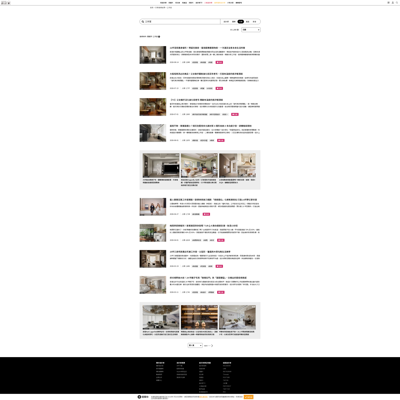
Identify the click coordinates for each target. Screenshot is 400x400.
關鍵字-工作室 (152, 36)
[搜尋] (396, 2)
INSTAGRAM (227, 371)
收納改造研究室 (182, 374)
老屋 (202, 88)
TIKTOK (225, 380)
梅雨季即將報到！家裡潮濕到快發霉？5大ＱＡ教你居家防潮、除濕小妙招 (204, 225)
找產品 (184, 3)
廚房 (210, 266)
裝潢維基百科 (203, 392)
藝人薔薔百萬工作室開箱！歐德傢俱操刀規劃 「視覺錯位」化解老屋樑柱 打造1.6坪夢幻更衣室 (213, 199)
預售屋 (211, 292)
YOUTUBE (226, 377)
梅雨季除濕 (197, 240)
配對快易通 (180, 369)
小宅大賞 (230, 3)
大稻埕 (210, 88)
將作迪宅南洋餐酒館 (200, 114)
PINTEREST (227, 386)
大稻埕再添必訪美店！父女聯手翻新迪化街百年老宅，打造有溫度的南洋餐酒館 (206, 73)
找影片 (191, 3)
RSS (224, 392)
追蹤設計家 (227, 362)
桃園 (210, 62)
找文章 (177, 3)
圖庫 (234, 21)
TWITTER (226, 389)
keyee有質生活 (182, 371)
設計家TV (199, 3)
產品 (247, 21)
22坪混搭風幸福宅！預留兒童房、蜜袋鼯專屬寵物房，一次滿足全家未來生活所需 (207, 47)
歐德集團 (196, 214)
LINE (224, 369)
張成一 (225, 114)
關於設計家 (160, 362)
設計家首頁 (202, 366)
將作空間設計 (215, 114)
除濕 (212, 240)
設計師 (226, 21)
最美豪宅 (239, 3)
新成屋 (203, 62)
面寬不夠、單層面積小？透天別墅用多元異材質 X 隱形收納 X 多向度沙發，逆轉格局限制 (210, 125)
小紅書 (225, 383)
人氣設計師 (208, 3)
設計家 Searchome (6, 3)
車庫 (212, 140)
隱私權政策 (203, 396)
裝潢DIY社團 (181, 377)
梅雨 (205, 240)
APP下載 (179, 366)
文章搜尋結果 (160, 7)
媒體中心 (159, 380)
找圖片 (171, 3)
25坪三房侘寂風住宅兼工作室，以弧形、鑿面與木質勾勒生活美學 (200, 251)
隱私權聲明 (159, 371)
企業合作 (159, 377)
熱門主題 (202, 389)
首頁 (151, 7)
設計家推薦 (181, 362)
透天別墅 (204, 140)
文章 (240, 21)
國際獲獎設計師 (219, 3)
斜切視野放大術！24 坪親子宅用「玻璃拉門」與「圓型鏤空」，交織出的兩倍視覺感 (208, 277)
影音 (254, 21)
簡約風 (195, 140)
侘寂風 (203, 266)
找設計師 (163, 3)
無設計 (203, 292)
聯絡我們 (159, 374)
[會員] (392, 2)
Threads (226, 374)
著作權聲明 (159, 369)
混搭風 (195, 62)
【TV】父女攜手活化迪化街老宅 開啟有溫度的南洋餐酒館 (196, 99)
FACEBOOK (227, 366)
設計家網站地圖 (205, 362)
